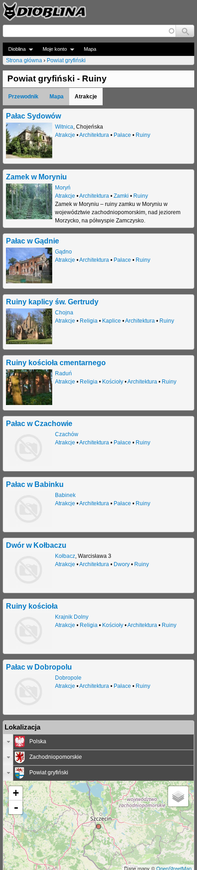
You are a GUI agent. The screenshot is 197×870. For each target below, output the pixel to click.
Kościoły (112, 381)
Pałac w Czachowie (39, 423)
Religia (89, 321)
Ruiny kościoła (32, 606)
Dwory (122, 564)
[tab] (98, 742)
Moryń (63, 187)
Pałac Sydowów (33, 116)
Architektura (94, 135)
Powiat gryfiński (66, 60)
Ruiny (143, 135)
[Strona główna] (44, 11)
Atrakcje (65, 135)
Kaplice (111, 321)
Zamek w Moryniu (36, 177)
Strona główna (24, 60)
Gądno (63, 252)
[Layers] (178, 796)
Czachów (66, 434)
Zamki (121, 196)
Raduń (63, 373)
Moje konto (52, 49)
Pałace (122, 135)
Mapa (90, 49)
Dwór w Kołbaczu (36, 545)
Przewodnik (23, 96)
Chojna (64, 312)
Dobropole (68, 678)
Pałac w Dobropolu (39, 667)
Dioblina (14, 49)
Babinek (65, 495)
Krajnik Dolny (71, 617)
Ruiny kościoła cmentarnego (56, 362)
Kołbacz (65, 556)
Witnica (64, 127)
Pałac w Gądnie (32, 241)
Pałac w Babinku (35, 484)
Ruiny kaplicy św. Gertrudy (52, 301)
